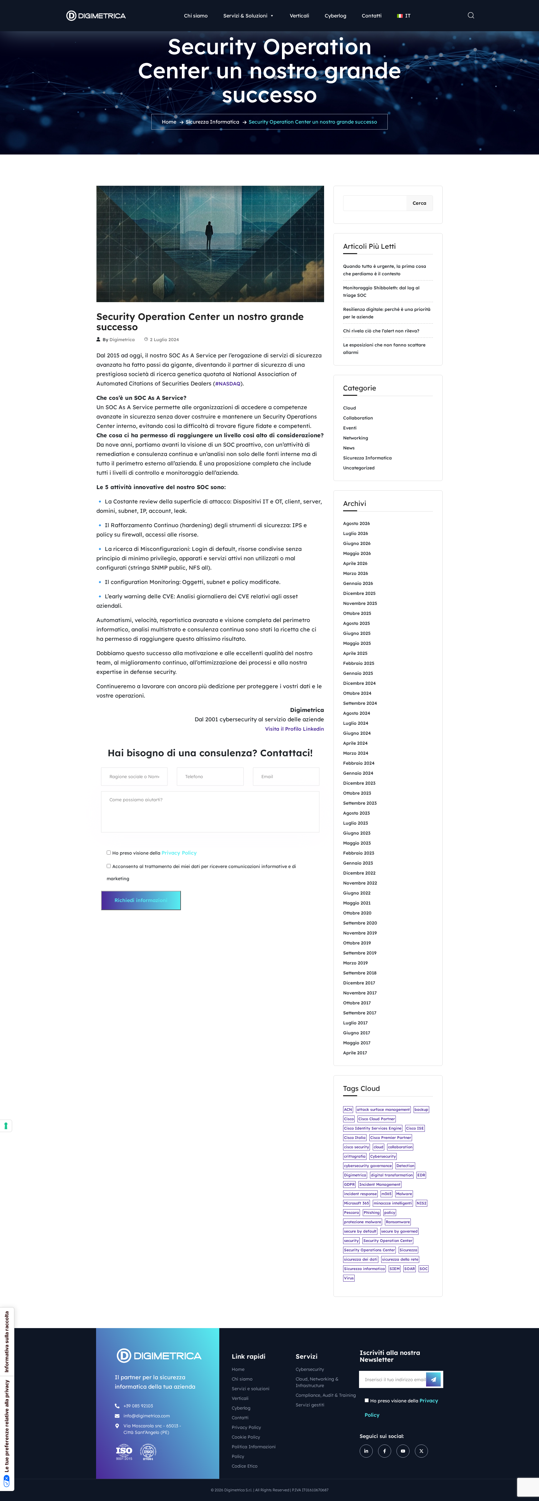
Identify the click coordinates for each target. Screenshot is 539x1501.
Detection (405, 1165)
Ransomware (398, 1221)
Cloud (349, 408)
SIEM (395, 1268)
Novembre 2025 (360, 603)
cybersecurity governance (368, 1165)
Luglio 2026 (355, 533)
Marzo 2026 (355, 573)
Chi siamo (196, 15)
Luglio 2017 (355, 1023)
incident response (360, 1193)
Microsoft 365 (356, 1203)
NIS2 (421, 1203)
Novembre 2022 (360, 883)
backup (421, 1109)
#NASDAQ (227, 383)
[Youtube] (403, 1451)
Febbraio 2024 (359, 763)
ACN (348, 1109)
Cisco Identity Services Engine (372, 1128)
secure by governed (399, 1231)
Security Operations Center (369, 1250)
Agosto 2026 (356, 523)
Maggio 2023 (357, 843)
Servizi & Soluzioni (245, 15)
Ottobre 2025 (357, 613)
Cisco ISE (415, 1128)
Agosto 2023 (356, 813)
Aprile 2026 (355, 563)
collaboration (400, 1147)
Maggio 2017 (357, 1043)
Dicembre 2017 (359, 983)
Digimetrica (122, 339)
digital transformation (392, 1175)
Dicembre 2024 (359, 683)
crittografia (355, 1156)
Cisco (349, 1118)
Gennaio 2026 (358, 583)
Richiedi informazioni (141, 900)
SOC (424, 1268)
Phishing (372, 1212)
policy (389, 1212)
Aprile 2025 (355, 653)
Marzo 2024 (355, 753)
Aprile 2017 (355, 1053)
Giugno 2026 (357, 543)
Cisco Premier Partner (390, 1137)
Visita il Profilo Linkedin (294, 729)
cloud (378, 1147)
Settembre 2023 (360, 803)
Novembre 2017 (360, 993)
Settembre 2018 (359, 973)
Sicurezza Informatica (212, 122)
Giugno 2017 (356, 1033)
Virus (349, 1278)
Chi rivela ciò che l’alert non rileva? (381, 331)
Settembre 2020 (360, 923)
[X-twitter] (421, 1451)
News (349, 448)
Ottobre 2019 (357, 943)
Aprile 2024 (355, 743)
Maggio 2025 (357, 643)
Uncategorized (359, 468)
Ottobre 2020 (357, 913)
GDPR (349, 1184)
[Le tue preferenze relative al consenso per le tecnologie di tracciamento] (6, 1126)
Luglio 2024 (355, 723)
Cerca (419, 203)
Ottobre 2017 (357, 1003)
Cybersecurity (383, 1156)
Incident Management (380, 1184)
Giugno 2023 (357, 833)
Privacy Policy (179, 853)
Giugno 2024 (357, 733)
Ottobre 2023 (357, 793)
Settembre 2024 (360, 703)
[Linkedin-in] (366, 1451)
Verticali (299, 15)
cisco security (356, 1147)
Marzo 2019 (355, 963)
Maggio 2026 (357, 553)
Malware (404, 1193)
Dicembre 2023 (359, 783)
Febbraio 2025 (358, 663)
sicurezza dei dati (360, 1259)
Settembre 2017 (359, 1013)
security (351, 1240)
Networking (355, 438)
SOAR (409, 1268)
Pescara (351, 1212)
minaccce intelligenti (393, 1203)
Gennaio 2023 (358, 863)
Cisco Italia (355, 1137)
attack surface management (383, 1109)
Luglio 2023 (355, 823)
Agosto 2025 (356, 623)
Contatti (371, 15)
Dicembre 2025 (359, 593)
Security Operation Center (387, 1240)
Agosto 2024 (356, 713)
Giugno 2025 (357, 633)
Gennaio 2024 (358, 773)
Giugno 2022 (357, 893)
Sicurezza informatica (364, 1268)
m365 (386, 1193)
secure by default (360, 1231)
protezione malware (362, 1221)
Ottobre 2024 (357, 693)
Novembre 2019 (360, 933)
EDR (421, 1175)
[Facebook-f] (384, 1451)
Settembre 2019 (359, 953)
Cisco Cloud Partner (376, 1118)
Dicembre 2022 (359, 873)
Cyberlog (335, 15)
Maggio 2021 (357, 903)
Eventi (350, 428)
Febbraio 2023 (358, 853)
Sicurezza (408, 1250)
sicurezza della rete (400, 1259)
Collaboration (358, 418)
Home (169, 122)
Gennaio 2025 (358, 673)
